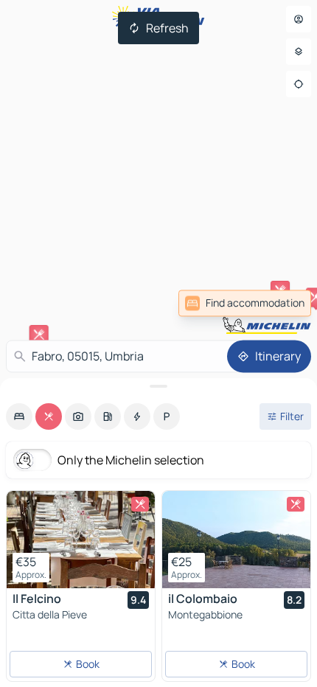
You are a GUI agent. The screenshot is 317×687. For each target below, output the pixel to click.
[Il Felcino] (81, 539)
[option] (19, 416)
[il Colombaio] (236, 539)
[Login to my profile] (298, 19)
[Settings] (298, 51)
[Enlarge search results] (158, 386)
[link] (244, 303)
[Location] (298, 84)
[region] (81, 539)
